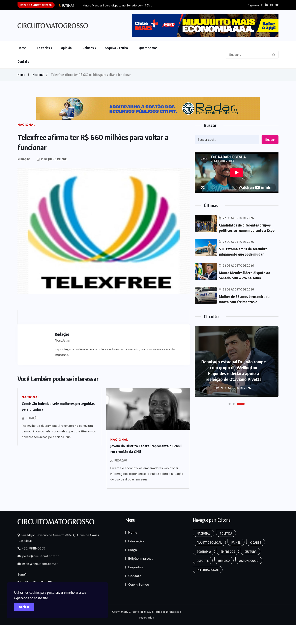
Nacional (38, 75)
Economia (204, 551)
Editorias (43, 48)
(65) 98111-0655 (33, 548)
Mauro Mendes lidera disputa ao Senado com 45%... (117, 5)
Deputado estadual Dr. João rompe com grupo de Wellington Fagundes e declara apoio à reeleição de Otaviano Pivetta (233, 370)
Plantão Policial (209, 542)
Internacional (208, 570)
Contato (23, 62)
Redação (32, 418)
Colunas (88, 48)
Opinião (66, 48)
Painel (236, 542)
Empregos (227, 551)
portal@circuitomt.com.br (40, 556)
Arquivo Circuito (116, 48)
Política (226, 533)
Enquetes (135, 567)
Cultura (250, 551)
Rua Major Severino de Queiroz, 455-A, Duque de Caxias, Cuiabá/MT (59, 538)
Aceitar (24, 607)
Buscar (270, 140)
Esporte (203, 560)
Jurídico (224, 560)
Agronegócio (249, 560)
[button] (230, 404)
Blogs (132, 550)
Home (22, 48)
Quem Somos (148, 48)
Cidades (255, 542)
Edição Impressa (140, 558)
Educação (136, 541)
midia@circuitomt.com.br (40, 564)
